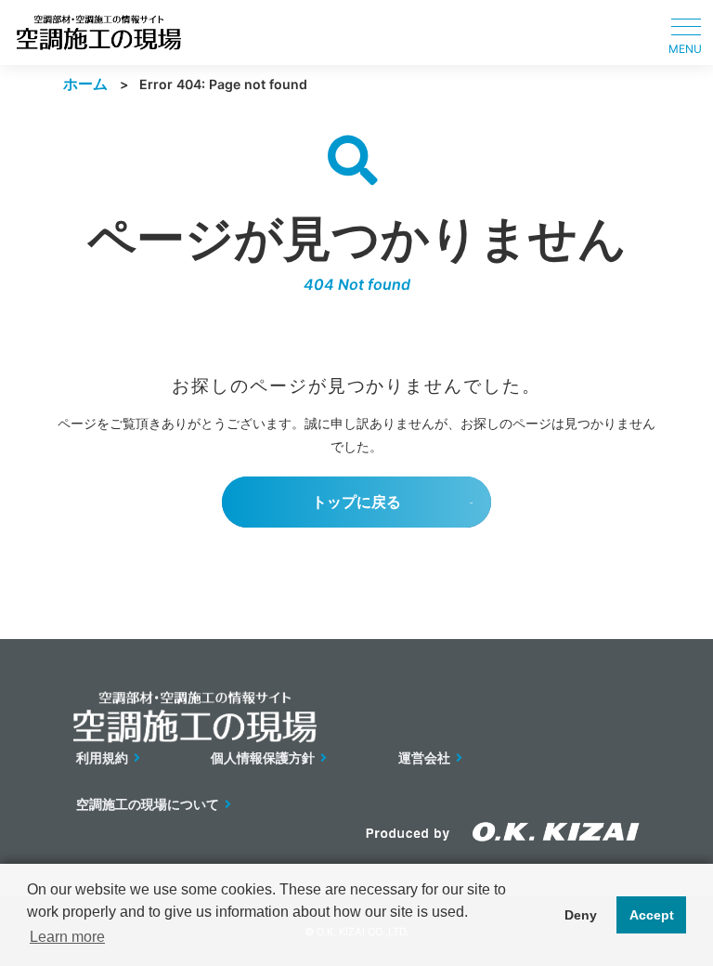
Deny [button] (580, 914)
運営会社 (424, 757)
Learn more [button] (67, 937)
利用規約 (102, 757)
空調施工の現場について (147, 804)
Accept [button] (651, 914)
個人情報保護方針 (263, 757)
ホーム (85, 83)
